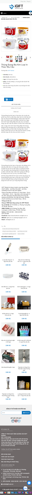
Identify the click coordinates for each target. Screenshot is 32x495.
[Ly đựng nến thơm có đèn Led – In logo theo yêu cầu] (24, 383)
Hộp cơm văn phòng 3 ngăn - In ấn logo (8, 341)
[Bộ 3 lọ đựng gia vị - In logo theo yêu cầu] (24, 276)
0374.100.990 (23, 481)
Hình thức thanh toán (7, 459)
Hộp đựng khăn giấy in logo (8, 367)
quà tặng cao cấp (22, 231)
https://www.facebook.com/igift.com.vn (18, 215)
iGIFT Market (11, 70)
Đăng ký (28, 1)
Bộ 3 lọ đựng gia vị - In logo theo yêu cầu (24, 287)
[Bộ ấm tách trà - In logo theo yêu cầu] (8, 302)
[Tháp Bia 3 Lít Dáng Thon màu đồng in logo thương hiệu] (8, 383)
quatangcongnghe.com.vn (20, 217)
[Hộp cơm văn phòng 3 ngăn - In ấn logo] (8, 329)
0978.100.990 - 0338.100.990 (10, 481)
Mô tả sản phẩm (16, 104)
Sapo (28, 489)
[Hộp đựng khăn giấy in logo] (8, 356)
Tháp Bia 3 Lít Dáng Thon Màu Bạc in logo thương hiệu (24, 368)
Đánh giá (16, 111)
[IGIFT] (16, 7)
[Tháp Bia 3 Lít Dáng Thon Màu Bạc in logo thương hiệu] (24, 356)
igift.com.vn (10, 217)
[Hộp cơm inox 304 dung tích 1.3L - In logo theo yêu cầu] (24, 249)
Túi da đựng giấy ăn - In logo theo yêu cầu (24, 314)
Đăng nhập (23, 1)
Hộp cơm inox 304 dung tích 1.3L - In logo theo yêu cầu (24, 261)
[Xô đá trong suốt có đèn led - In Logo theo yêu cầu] (24, 329)
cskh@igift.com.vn (10, 219)
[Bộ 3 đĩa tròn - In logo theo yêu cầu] (8, 276)
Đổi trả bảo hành (6, 454)
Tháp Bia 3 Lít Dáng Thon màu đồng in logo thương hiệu (8, 395)
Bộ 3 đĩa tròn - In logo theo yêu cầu (8, 287)
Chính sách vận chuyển (7, 456)
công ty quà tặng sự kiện (9, 231)
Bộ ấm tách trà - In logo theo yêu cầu (8, 314)
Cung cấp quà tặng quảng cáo (10, 229)
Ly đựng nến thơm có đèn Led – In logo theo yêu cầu (24, 394)
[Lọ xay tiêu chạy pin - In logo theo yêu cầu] (8, 249)
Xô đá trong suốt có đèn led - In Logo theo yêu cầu (24, 341)
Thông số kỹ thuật (16, 108)
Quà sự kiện (21, 234)
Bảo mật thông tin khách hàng (9, 461)
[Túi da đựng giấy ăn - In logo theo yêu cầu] (24, 302)
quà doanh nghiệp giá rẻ (9, 234)
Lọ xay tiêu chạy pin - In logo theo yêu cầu (8, 260)
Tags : (2, 226)
